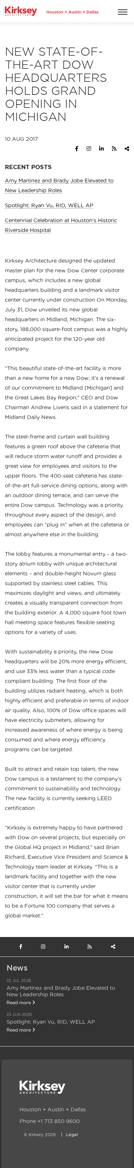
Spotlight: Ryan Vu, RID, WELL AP (49, 205)
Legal (72, 1134)
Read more (19, 1002)
